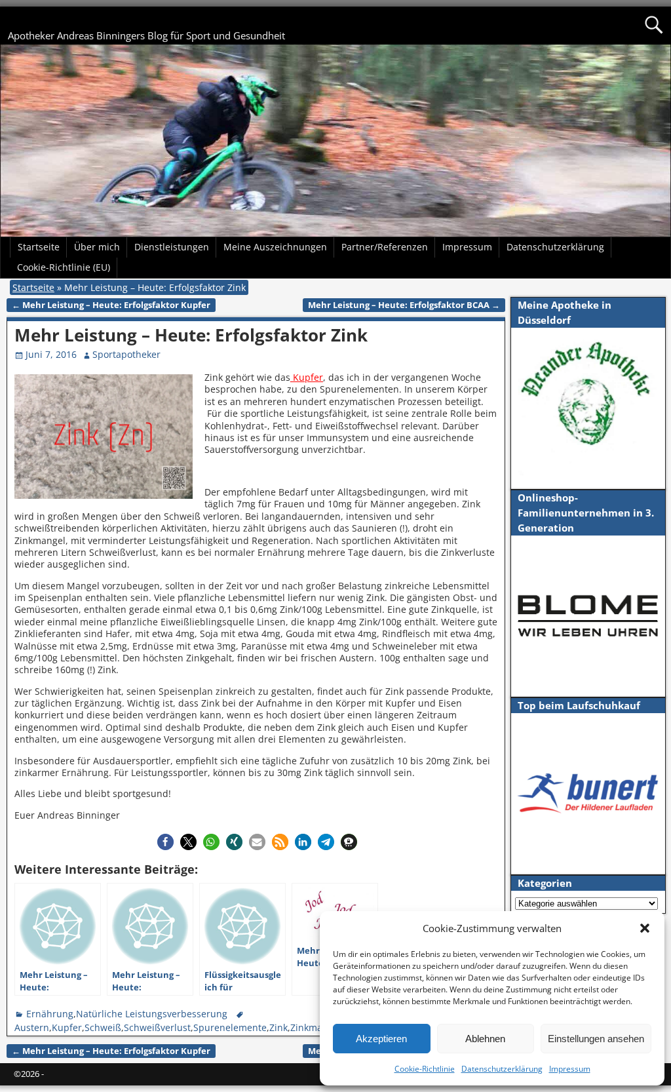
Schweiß (103, 1027)
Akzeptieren (381, 1038)
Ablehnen (485, 1038)
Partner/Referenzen (384, 247)
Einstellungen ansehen (596, 1038)
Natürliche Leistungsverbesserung (151, 1013)
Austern (31, 1027)
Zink (278, 1027)
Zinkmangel (315, 1027)
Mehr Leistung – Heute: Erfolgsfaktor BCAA (404, 305)
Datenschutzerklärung (502, 1068)
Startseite (39, 247)
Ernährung (49, 1013)
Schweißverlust (157, 1027)
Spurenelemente (230, 1027)
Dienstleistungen (171, 247)
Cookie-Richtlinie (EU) (63, 267)
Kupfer (306, 377)
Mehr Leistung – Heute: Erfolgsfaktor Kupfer (111, 305)
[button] (644, 928)
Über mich (97, 247)
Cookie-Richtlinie (424, 1068)
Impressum (569, 1068)
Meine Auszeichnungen (275, 247)
